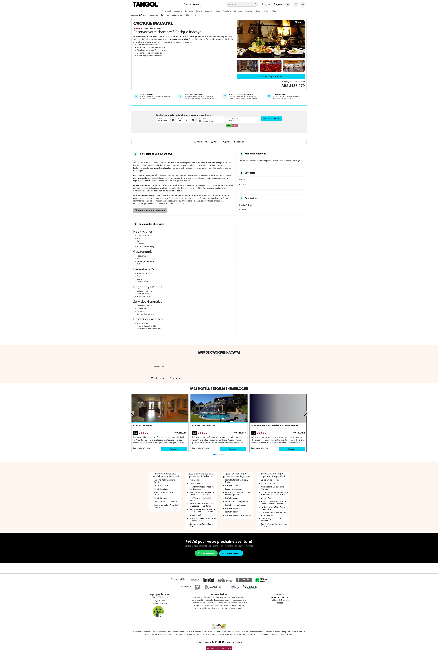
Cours (258, 11)
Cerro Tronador (196, 483)
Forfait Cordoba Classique (236, 505)
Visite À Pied (266, 498)
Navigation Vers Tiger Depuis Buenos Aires (273, 508)
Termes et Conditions (280, 597)
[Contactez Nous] (288, 4)
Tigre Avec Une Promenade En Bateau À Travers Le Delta (274, 502)
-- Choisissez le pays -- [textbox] (207, 121)
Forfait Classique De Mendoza (238, 515)
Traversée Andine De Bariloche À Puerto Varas (202, 519)
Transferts (227, 11)
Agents (278, 4)
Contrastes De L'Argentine (236, 501)
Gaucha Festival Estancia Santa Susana (274, 525)
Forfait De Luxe (160, 498)
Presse (280, 603)
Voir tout (176, 378)
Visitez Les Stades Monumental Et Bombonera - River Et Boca (274, 493)
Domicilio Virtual (160, 603)
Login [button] (266, 4)
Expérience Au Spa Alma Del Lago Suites (166, 506)
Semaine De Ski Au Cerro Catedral (164, 481)
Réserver (174, 449)
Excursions (189, 11)
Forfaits (199, 11)
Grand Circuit (195, 515)
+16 (299, 22)
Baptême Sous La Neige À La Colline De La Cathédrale (201, 493)
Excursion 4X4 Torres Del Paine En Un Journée (274, 513)
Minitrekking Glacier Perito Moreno (272, 488)
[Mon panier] (296, 4)
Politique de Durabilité (280, 600)
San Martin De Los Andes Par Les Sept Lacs (201, 488)
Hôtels (265, 11)
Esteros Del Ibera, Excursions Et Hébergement (237, 493)
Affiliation (280, 594)
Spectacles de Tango (212, 11)
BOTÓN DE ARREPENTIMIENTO (219, 648)
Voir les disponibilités (271, 76)
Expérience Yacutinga (234, 489)
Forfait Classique (161, 489)
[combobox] (211, 119)
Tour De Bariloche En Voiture (166, 501)
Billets (274, 11)
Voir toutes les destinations (172, 11)
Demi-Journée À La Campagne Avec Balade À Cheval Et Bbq (202, 510)
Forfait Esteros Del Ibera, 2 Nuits (236, 481)
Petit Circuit (194, 480)
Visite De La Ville (268, 483)
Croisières (249, 11)
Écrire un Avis (159, 378)
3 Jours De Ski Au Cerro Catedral (163, 493)
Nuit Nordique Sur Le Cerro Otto (201, 525)
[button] (242, 4)
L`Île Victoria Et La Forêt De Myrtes (200, 499)
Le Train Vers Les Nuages (271, 480)
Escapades (238, 11)
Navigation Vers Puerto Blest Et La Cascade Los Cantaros (202, 504)
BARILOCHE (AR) (246, 205)
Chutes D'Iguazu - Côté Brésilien (271, 519)
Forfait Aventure (161, 485)
